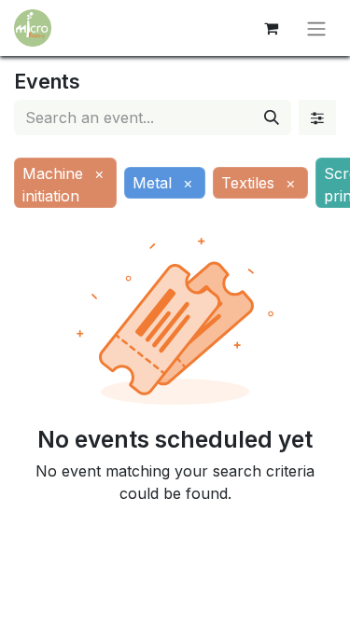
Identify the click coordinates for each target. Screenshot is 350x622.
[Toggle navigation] (316, 27)
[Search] (271, 117)
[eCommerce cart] (270, 28)
